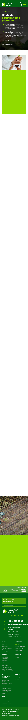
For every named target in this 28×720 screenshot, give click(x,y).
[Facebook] (15, 615)
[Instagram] (12, 615)
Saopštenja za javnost (7, 701)
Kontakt (17, 674)
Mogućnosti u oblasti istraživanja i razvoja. (7, 684)
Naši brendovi (5, 646)
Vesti (3, 696)
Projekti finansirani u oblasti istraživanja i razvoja (6, 692)
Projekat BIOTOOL (19, 648)
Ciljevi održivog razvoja (20, 646)
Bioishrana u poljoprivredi (5, 658)
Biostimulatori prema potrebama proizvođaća (7, 670)
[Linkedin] (8, 615)
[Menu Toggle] (24, 5)
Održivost (18, 642)
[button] (21, 5)
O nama (4, 642)
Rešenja (4, 654)
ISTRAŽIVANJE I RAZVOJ (5, 681)
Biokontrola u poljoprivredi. (5, 661)
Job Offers (17, 679)
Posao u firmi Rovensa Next (7, 649)
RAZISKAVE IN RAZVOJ (7, 703)
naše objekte (5, 651)
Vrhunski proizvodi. (6, 667)
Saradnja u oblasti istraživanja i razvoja (6, 687)
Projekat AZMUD (18, 650)
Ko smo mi (4, 644)
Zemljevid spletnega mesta (10, 711)
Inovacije (18, 654)
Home (6, 44)
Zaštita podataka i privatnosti (10, 709)
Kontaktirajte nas (18, 677)
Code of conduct (7, 713)
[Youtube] (22, 615)
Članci (3, 699)
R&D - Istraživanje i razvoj (6, 676)
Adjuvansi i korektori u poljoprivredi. (7, 664)
